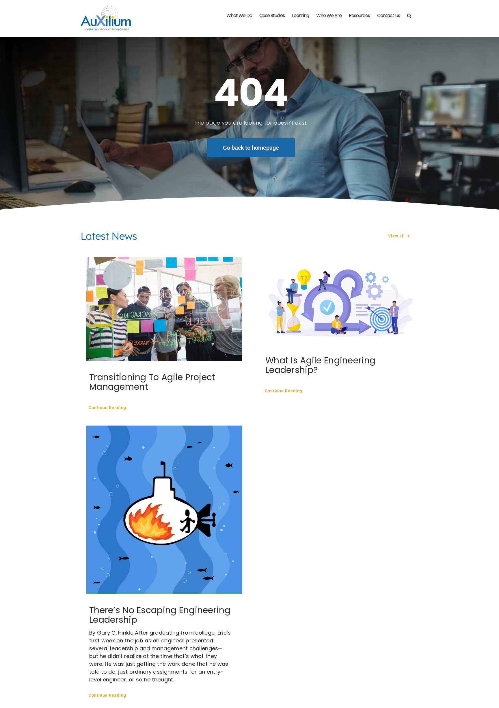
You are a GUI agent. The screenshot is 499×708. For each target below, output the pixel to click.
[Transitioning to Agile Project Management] (164, 309)
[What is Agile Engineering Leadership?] (340, 300)
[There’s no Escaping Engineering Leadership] (164, 510)
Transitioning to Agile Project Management (152, 382)
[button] (409, 15)
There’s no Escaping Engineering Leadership (159, 615)
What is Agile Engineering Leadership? (320, 365)
